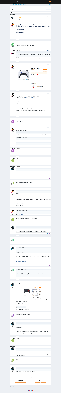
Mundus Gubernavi (21, 19)
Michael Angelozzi (12, 42)
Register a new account (21, 382)
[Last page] (14, 12)
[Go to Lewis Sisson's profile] (12, 240)
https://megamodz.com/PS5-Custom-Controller (37, 66)
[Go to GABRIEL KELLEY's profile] (12, 160)
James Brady (14, 9)
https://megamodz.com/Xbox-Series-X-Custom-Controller (22, 310)
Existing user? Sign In (46, 1)
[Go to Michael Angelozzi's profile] (12, 44)
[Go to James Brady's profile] (11, 10)
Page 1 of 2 (16, 12)
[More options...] (50, 22)
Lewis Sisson (13, 237)
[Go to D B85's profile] (12, 315)
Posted (18, 42)
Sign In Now (40, 382)
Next (12, 12)
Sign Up (50, 1)
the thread (22, 214)
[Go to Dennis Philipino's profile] (12, 121)
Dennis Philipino (24, 137)
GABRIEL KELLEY (13, 158)
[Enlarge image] (21, 307)
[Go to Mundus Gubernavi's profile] (12, 18)
